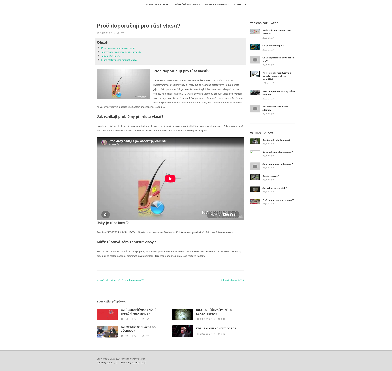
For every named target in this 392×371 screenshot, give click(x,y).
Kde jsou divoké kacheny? (276, 140)
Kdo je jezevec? (270, 176)
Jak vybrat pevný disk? (274, 188)
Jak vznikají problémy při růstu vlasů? (121, 52)
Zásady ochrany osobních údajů (131, 363)
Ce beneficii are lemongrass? (277, 152)
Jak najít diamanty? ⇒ (232, 280)
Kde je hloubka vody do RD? (216, 328)
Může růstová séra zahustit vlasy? (119, 60)
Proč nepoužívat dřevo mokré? (278, 200)
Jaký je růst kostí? (110, 56)
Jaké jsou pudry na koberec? (277, 164)
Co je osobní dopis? (273, 45)
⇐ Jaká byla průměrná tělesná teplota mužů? (120, 280)
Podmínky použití (105, 363)
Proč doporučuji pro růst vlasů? (118, 48)
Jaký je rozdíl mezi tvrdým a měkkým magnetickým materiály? (276, 76)
